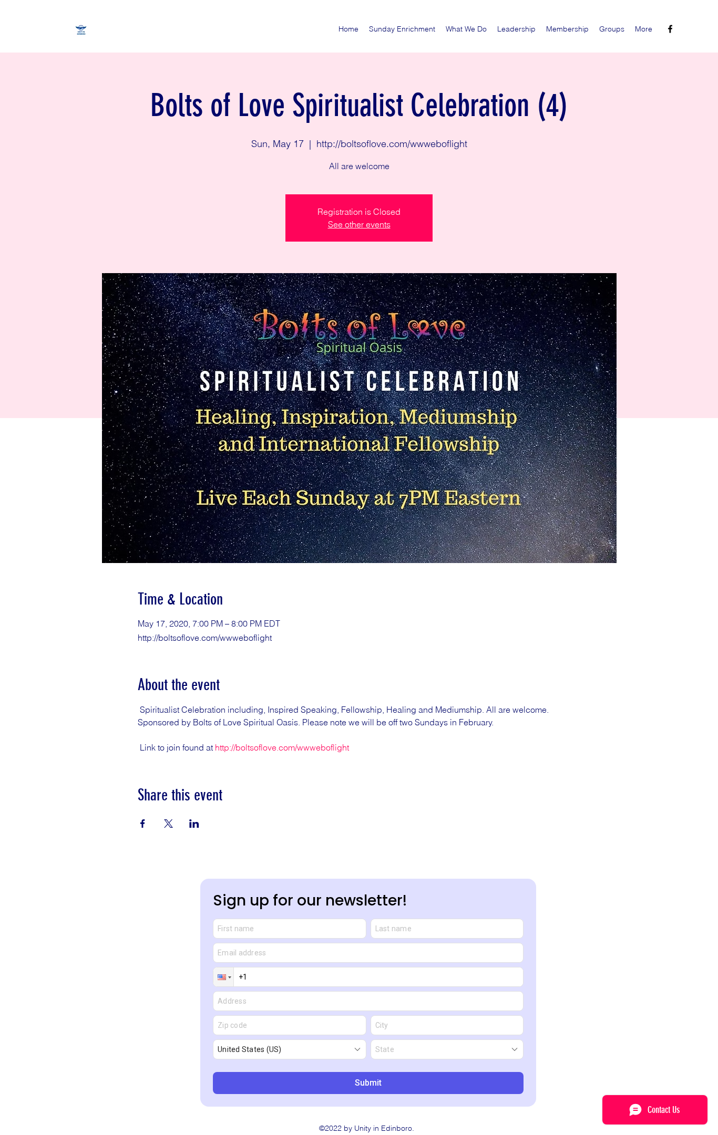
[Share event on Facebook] (143, 823)
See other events (359, 224)
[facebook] (670, 29)
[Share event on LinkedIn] (194, 823)
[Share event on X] (168, 823)
